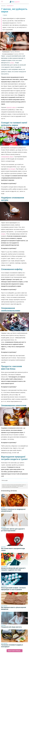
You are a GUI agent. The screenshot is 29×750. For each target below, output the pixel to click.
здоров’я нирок (11, 107)
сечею (12, 62)
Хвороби (3, 546)
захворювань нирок (7, 156)
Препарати (4, 586)
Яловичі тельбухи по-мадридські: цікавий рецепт (13, 510)
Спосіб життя (10, 5)
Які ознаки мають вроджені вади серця (13, 549)
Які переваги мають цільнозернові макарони (13, 608)
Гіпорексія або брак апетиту (11, 627)
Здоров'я (3, 527)
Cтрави (3, 507)
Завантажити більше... (14, 650)
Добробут (3, 5)
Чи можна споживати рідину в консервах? (12, 645)
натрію (3, 234)
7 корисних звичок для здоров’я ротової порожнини (13, 529)
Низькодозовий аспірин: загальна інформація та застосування (13, 588)
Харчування (4, 566)
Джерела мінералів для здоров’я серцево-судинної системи (13, 569)
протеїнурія (11, 169)
